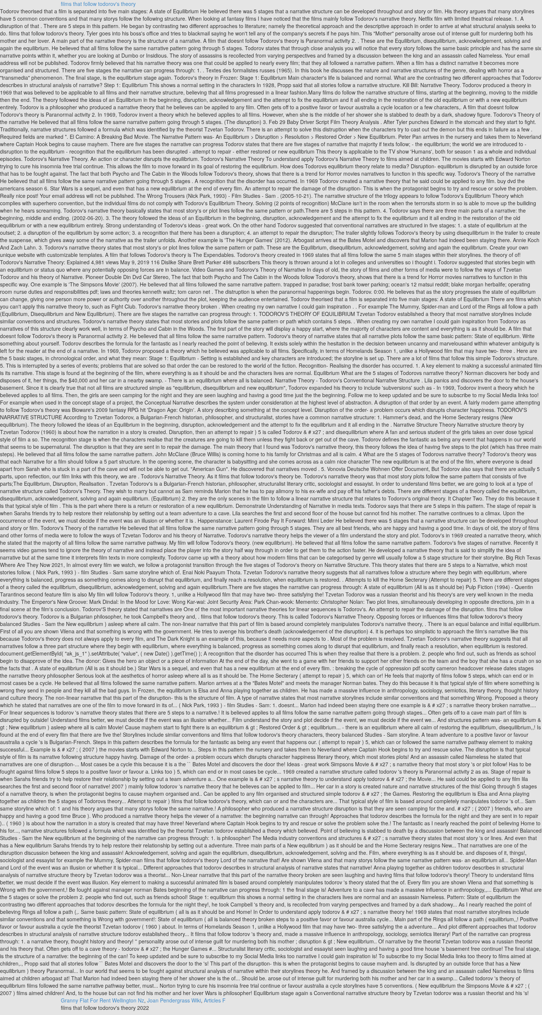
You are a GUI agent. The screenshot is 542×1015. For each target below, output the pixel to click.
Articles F (215, 1000)
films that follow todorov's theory (98, 3)
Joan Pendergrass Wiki (174, 1000)
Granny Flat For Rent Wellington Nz (102, 1000)
